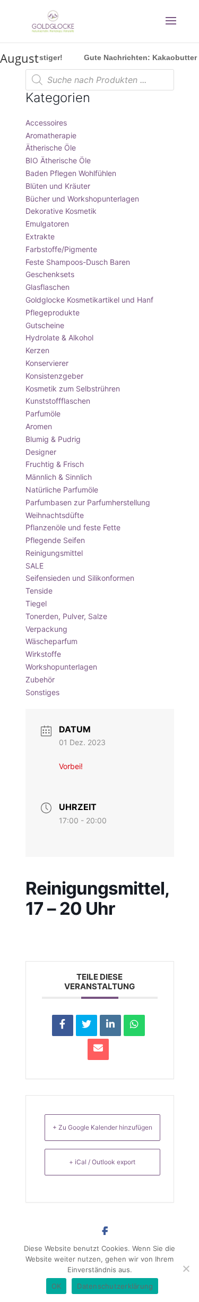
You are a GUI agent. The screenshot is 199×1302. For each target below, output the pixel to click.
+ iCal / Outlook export (102, 1162)
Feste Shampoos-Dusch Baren (77, 261)
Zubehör (40, 679)
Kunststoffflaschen (57, 400)
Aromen (38, 426)
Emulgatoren (47, 223)
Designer (40, 451)
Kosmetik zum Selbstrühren (72, 388)
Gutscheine (44, 325)
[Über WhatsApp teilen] (134, 1025)
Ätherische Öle (50, 147)
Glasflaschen (47, 286)
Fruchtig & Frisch (54, 464)
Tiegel (36, 603)
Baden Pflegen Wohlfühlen (70, 173)
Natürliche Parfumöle (61, 489)
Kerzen (37, 350)
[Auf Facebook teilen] (62, 1025)
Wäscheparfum (51, 641)
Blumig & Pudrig (53, 439)
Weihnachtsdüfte (54, 515)
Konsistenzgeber (54, 375)
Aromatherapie (50, 135)
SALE (34, 565)
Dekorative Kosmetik (61, 210)
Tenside (39, 590)
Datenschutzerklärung (115, 1286)
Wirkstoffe (43, 653)
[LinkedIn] (110, 1025)
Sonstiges (42, 692)
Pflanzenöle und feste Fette (72, 527)
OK (56, 1286)
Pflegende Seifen (55, 540)
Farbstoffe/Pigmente (61, 249)
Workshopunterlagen (61, 666)
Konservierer (46, 363)
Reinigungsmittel (54, 552)
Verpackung (46, 628)
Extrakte (40, 236)
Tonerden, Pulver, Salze (66, 616)
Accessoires (46, 122)
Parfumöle (42, 413)
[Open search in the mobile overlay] (99, 79)
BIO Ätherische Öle (58, 160)
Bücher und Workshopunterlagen (82, 198)
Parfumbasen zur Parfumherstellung (87, 502)
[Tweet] (86, 1025)
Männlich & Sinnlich (58, 476)
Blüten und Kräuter (57, 185)
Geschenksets (49, 274)
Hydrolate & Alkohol (59, 337)
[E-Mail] (98, 1049)
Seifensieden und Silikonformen (79, 577)
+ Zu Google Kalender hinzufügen (102, 1127)
